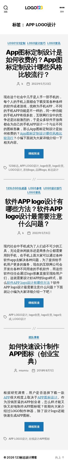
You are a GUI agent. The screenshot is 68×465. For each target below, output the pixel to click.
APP (7, 397)
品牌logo (41, 169)
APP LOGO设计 (29, 165)
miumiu (23, 370)
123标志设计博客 (26, 457)
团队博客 (34, 337)
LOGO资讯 (53, 43)
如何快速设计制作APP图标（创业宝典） (34, 353)
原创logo (28, 169)
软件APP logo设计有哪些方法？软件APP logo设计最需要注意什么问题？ (34, 212)
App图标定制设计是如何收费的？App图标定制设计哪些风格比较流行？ (34, 63)
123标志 (14, 165)
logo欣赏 (57, 165)
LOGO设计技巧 (36, 43)
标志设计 (53, 169)
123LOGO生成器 (16, 188)
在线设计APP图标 (39, 438)
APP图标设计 (48, 397)
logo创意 (45, 165)
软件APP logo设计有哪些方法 (28, 283)
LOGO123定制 (17, 43)
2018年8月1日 (45, 370)
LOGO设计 (15, 169)
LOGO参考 (35, 188)
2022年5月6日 (41, 233)
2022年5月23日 (41, 83)
